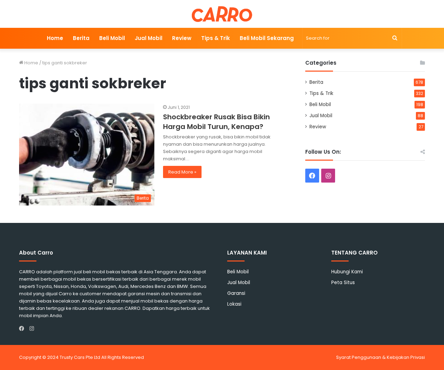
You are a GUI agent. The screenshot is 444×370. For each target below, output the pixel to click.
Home (55, 38)
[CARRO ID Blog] (222, 14)
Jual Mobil (148, 38)
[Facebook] (23, 328)
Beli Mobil (112, 38)
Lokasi (234, 304)
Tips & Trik (215, 38)
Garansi (236, 293)
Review (181, 38)
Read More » (182, 172)
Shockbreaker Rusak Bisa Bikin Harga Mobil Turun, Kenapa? (216, 121)
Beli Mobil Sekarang (267, 38)
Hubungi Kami (347, 271)
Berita (81, 38)
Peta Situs (343, 282)
